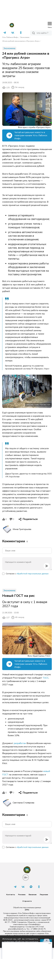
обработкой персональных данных (32, 573)
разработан (20, 743)
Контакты (10, 894)
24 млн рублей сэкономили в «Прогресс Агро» (21, 41)
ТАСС (46, 677)
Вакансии (32, 894)
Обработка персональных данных (27, 908)
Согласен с (27, 573)
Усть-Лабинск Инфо (10, 37)
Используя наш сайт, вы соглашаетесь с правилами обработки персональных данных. (20, 942)
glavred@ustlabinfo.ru (17, 929)
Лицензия (44, 894)
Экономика (24, 37)
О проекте (27, 901)
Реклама (21, 894)
